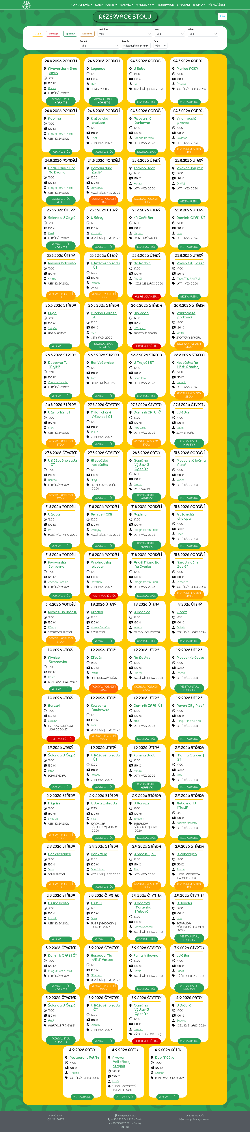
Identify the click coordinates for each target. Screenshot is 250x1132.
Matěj (138, 278)
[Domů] (26, 5)
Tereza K (139, 818)
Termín (125, 41)
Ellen (93, 84)
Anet (94, 138)
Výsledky (143, 5)
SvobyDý (96, 529)
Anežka (74, 1072)
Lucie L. (52, 918)
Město (191, 29)
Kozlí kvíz (87, 33)
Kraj (157, 29)
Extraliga (53, 33)
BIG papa (139, 328)
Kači (93, 725)
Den (156, 41)
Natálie (181, 627)
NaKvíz (125, 5)
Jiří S (93, 818)
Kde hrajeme (104, 5)
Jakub (94, 432)
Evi (135, 84)
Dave (94, 918)
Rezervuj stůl (146, 102)
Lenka (180, 332)
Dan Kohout (98, 869)
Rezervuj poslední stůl (104, 200)
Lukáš (115, 1081)
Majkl (94, 480)
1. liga (37, 33)
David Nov (140, 378)
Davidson (182, 138)
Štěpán (138, 233)
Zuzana (181, 1020)
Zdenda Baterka (144, 138)
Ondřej (181, 183)
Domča (95, 283)
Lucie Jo (181, 382)
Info (222, 16)
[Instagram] (127, 1127)
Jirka (179, 233)
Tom (93, 378)
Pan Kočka (140, 427)
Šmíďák (181, 84)
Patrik (94, 673)
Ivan (93, 332)
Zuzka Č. (96, 233)
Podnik (83, 41)
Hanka (138, 627)
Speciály (70, 33)
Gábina (52, 721)
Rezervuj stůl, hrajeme (60, 101)
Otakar (159, 1072)
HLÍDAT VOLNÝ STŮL (146, 296)
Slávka (137, 971)
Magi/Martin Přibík (60, 133)
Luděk (180, 427)
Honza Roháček (100, 627)
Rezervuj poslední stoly (189, 150)
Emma (52, 278)
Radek (52, 88)
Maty (52, 627)
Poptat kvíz (80, 5)
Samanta (97, 187)
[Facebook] (123, 1127)
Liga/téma (103, 29)
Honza (138, 183)
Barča (51, 677)
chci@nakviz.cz (126, 1115)
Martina (96, 975)
